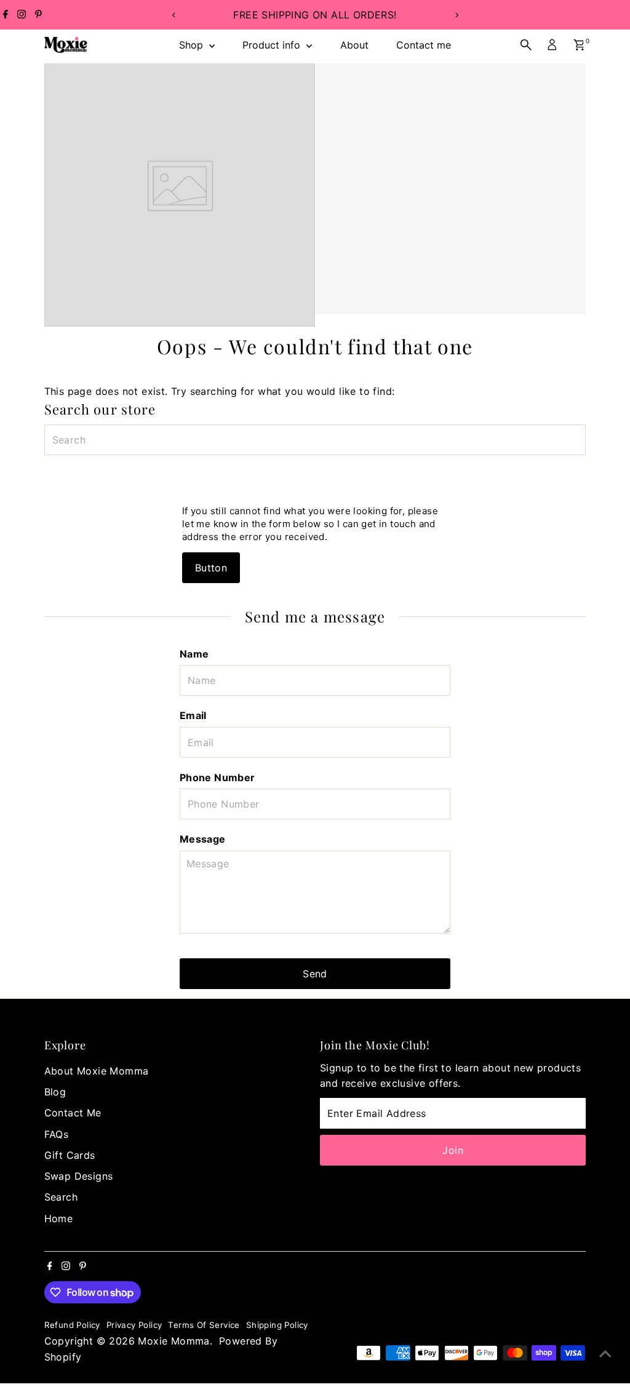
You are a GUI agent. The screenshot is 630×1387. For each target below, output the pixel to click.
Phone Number (217, 777)
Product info (272, 45)
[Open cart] (579, 44)
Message (203, 839)
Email (193, 715)
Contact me (423, 45)
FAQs (56, 1134)
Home (58, 1218)
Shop (192, 45)
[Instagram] (21, 15)
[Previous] (174, 15)
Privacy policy (134, 1325)
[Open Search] (526, 44)
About (354, 45)
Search (61, 1197)
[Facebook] (5, 15)
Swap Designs (78, 1176)
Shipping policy (277, 1325)
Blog (55, 1092)
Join (452, 1150)
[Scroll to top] (605, 1353)
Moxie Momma (173, 1341)
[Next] (456, 15)
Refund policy (72, 1325)
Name (194, 654)
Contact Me (73, 1113)
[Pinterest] (38, 15)
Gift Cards (69, 1155)
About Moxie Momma (96, 1071)
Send (315, 974)
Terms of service (203, 1325)
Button (211, 568)
